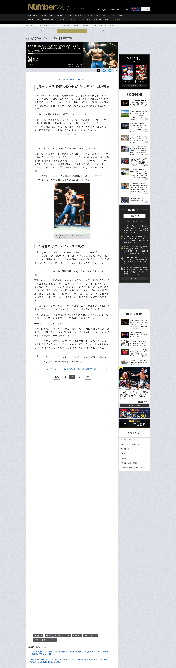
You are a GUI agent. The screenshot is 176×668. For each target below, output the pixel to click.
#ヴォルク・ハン (91, 636)
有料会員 (145, 9)
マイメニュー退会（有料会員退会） (131, 444)
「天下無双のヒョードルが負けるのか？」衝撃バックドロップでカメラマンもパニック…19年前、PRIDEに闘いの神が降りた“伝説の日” (136, 239)
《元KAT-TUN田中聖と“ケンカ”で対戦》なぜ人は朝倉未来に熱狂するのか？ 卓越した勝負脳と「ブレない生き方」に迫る (136, 260)
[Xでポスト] (98, 71)
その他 (39, 25)
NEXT (87, 377)
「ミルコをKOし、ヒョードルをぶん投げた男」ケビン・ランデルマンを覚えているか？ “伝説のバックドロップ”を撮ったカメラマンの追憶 (136, 229)
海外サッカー (79, 15)
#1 (42, 31)
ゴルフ (104, 15)
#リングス (77, 636)
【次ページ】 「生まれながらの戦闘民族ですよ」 (72, 369)
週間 (142, 221)
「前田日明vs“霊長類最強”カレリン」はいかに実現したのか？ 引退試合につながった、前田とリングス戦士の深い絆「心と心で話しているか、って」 (69, 661)
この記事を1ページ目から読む (73, 79)
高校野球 (59, 15)
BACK (57, 377)
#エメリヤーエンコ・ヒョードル (58, 636)
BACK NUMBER (67, 38)
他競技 (107, 19)
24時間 (135, 221)
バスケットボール (84, 19)
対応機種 (123, 458)
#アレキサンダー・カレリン (45, 640)
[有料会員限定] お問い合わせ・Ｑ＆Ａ (132, 467)
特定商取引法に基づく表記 (129, 463)
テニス (114, 15)
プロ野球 (43, 15)
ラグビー (61, 19)
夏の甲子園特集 (32, 15)
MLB (51, 15)
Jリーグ (68, 15)
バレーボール (97, 19)
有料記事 (117, 19)
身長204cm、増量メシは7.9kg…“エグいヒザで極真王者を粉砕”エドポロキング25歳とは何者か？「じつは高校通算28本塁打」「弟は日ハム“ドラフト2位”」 (136, 250)
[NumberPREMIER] (135, 9)
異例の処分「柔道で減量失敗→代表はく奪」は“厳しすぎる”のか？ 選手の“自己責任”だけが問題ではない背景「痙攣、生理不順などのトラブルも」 (136, 271)
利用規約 (123, 453)
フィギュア (71, 19)
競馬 (120, 15)
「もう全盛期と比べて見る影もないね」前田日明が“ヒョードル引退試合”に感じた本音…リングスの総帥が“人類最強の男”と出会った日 (69, 653)
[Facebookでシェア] (104, 71)
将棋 (38, 19)
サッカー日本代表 (93, 15)
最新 (128, 221)
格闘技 (30, 19)
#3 (103, 31)
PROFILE (31, 64)
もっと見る (134, 278)
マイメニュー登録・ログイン (129, 439)
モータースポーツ (48, 19)
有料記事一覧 (125, 449)
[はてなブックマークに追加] (109, 71)
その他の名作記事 (134, 405)
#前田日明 (38, 636)
